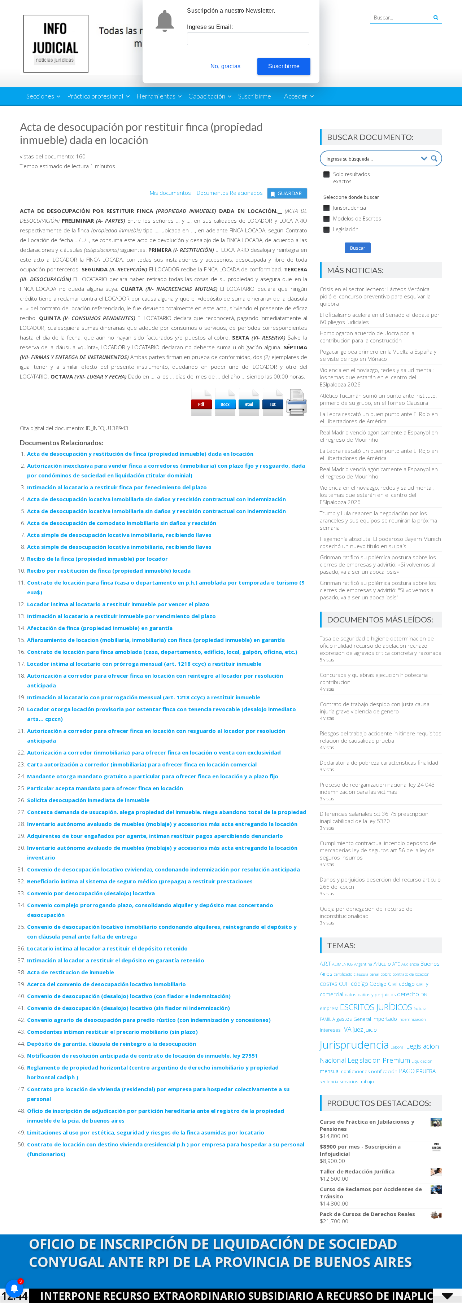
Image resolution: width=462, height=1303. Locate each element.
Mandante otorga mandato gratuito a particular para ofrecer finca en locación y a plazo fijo (152, 776)
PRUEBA (426, 1071)
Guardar (290, 193)
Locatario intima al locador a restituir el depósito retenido (107, 948)
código (359, 984)
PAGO (407, 1071)
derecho (408, 994)
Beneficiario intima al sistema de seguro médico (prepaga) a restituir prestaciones (140, 881)
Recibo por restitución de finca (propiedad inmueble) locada (109, 570)
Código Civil (383, 983)
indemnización (412, 1019)
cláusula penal (366, 974)
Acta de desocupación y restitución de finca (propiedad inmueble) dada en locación (140, 453)
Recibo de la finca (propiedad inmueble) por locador (97, 558)
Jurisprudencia (354, 1044)
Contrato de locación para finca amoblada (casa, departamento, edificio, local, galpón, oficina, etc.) (162, 651)
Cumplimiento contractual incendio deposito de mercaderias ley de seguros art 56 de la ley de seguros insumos (378, 850)
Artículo (382, 963)
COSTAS (328, 984)
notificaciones (355, 1071)
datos (350, 995)
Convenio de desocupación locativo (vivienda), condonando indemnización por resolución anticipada (163, 869)
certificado (343, 974)
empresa (329, 1008)
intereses (330, 1030)
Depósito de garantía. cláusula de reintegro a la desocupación (111, 1043)
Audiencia (410, 964)
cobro (386, 974)
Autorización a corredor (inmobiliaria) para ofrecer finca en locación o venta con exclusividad (154, 752)
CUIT (344, 983)
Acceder (296, 96)
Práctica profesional (95, 96)
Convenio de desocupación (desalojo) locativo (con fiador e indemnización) (129, 996)
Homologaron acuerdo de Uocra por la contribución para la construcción (367, 336)
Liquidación (421, 1061)
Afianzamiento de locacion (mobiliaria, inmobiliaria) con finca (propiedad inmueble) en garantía (156, 639)
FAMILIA (327, 1019)
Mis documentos (170, 192)
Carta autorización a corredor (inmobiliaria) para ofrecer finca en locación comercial (142, 764)
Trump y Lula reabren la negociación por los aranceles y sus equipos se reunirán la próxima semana (378, 520)
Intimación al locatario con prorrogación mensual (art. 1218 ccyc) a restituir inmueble (143, 697)
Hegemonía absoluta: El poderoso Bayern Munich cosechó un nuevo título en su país (380, 542)
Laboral (398, 1047)
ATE (396, 964)
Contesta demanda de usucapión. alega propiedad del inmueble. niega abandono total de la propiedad (166, 812)
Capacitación (206, 96)
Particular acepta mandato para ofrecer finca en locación (105, 788)
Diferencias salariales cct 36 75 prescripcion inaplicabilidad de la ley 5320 (374, 817)
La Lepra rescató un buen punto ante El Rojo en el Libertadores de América (379, 417)
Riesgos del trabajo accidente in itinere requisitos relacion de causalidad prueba (380, 737)
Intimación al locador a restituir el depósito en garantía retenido (115, 960)
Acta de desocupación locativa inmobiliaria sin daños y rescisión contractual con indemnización (156, 499)
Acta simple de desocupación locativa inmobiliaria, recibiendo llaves (119, 534)
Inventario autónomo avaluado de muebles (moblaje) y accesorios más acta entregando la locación (162, 823)
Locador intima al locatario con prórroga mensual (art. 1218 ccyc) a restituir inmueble (144, 663)
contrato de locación (411, 974)
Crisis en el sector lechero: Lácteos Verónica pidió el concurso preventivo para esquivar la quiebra (375, 296)
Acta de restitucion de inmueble (70, 972)
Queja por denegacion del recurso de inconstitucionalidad (366, 912)
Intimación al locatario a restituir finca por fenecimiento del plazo (117, 487)
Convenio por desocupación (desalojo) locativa (91, 893)
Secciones (40, 96)
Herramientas (155, 96)
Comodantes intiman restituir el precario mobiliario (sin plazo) (112, 1031)
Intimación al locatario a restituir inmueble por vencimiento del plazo (121, 616)
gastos (344, 1018)
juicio (371, 1029)
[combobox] (399, 17)
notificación (384, 1071)
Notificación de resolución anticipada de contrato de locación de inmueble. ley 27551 (142, 1055)
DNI (424, 994)
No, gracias (225, 66)
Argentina (363, 964)
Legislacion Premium (379, 1059)
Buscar (357, 248)
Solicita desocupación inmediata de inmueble (88, 800)
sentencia (329, 1082)
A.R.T (325, 963)
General (362, 1019)
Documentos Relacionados (227, 192)
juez (358, 1029)
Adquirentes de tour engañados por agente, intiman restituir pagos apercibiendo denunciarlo (155, 835)
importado (384, 1018)
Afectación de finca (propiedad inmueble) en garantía (100, 627)
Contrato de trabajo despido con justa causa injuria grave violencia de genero (375, 707)
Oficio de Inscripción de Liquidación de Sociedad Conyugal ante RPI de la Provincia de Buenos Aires (220, 1252)
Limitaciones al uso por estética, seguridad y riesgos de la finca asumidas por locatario (145, 1132)
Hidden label (326, 174)
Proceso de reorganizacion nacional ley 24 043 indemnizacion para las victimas (377, 788)
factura (420, 1008)
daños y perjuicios (377, 995)
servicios (349, 1082)
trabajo (366, 1082)
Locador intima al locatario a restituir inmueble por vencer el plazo (118, 604)
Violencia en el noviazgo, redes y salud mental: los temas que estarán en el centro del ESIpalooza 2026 (377, 377)
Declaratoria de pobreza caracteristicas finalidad (379, 762)
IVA (346, 1029)
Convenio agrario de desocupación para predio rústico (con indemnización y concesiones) (149, 1019)
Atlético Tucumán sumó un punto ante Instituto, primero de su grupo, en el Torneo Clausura (378, 399)
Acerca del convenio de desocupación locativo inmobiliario (106, 984)
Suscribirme (254, 96)
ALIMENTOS (342, 964)
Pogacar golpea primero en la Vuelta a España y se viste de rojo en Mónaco (378, 355)
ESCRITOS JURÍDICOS (376, 1007)
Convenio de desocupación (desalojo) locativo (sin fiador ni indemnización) (128, 1007)
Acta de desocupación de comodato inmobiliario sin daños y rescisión (121, 522)
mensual (330, 1071)
